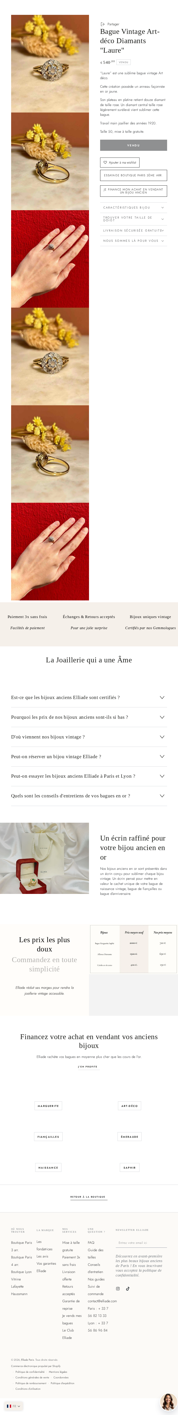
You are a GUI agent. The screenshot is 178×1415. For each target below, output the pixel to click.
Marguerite (48, 1106)
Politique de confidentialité (30, 1372)
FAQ (91, 1242)
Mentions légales (58, 1372)
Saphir (130, 1168)
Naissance (48, 1168)
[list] (89, 626)
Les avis (42, 1256)
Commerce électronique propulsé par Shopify (35, 1366)
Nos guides (96, 1279)
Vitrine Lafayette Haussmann (19, 1286)
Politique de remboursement (31, 1383)
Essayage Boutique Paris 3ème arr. (133, 175)
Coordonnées (61, 1377)
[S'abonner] (166, 1242)
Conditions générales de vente (32, 1377)
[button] (14, 1406)
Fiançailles (48, 1137)
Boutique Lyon (21, 1271)
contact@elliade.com (102, 1301)
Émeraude (130, 1137)
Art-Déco (129, 1106)
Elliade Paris (27, 1360)
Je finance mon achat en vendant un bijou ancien (133, 190)
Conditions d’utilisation (28, 1389)
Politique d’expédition (62, 1383)
